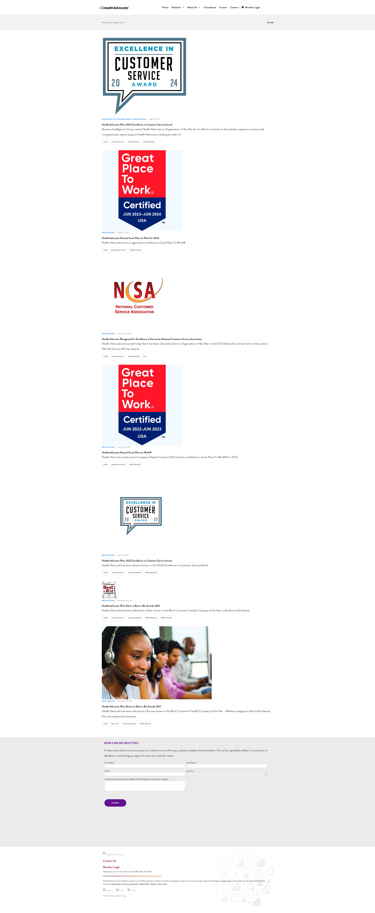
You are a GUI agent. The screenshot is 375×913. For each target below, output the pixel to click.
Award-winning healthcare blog (114, 896)
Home (165, 7)
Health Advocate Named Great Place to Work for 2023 (130, 238)
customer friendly (129, 723)
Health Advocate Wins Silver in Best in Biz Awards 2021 (131, 606)
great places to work (118, 249)
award (105, 141)
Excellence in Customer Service (117, 119)
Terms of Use (162, 884)
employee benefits (134, 572)
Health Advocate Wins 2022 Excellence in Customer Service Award (137, 561)
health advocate (148, 141)
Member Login (252, 7)
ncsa (144, 356)
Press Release (139, 119)
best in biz (115, 723)
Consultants (210, 7)
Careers (223, 7)
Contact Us (109, 861)
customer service (117, 141)
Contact (234, 7)
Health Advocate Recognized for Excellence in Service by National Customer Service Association (152, 339)
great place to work (118, 464)
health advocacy (133, 141)
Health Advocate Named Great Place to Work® (126, 452)
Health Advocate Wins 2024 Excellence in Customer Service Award (137, 124)
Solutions (176, 7)
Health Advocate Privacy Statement (124, 884)
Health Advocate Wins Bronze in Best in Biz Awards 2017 (131, 706)
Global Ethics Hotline (148, 884)
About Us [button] (192, 7)
